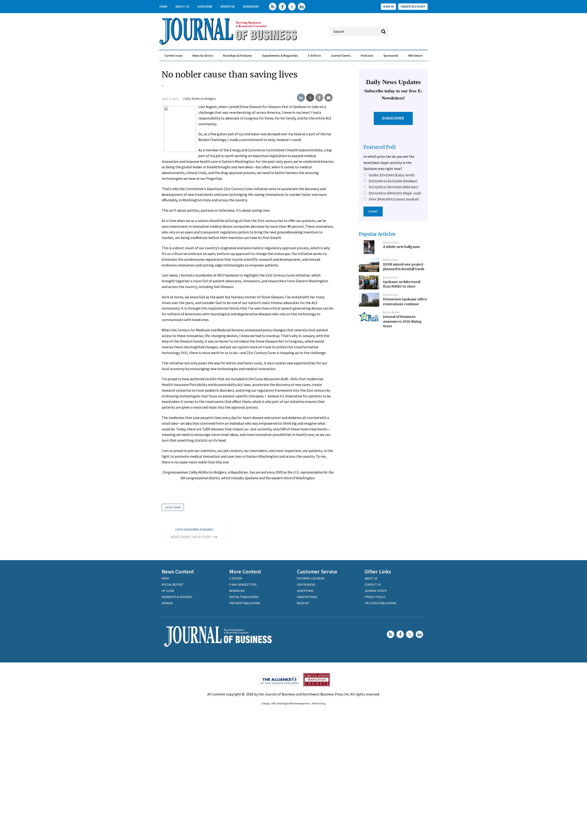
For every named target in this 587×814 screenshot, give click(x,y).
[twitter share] (310, 97)
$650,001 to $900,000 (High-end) (395, 193)
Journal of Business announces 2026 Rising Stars (402, 321)
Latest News (173, 507)
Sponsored (390, 56)
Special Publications (243, 597)
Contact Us (373, 585)
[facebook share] (319, 97)
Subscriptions (307, 597)
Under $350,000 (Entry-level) (392, 175)
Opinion (167, 603)
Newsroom (251, 6)
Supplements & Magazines (280, 56)
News (165, 578)
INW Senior (415, 56)
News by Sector (202, 56)
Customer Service (317, 571)
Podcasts (367, 56)
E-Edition (314, 56)
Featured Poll (379, 147)
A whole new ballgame (401, 247)
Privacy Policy (375, 597)
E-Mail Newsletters (242, 585)
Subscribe (204, 6)
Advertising (305, 591)
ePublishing (318, 703)
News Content (178, 571)
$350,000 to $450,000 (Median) (393, 181)
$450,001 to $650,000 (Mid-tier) (393, 187)
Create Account (413, 6)
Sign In (388, 6)
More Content (245, 571)
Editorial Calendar (310, 578)
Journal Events (341, 56)
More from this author (190, 537)
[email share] (328, 97)
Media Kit (303, 603)
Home (163, 6)
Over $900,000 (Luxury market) (394, 199)
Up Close (168, 591)
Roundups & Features (237, 56)
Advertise (227, 6)
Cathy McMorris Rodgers (199, 99)
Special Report (172, 585)
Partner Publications (244, 603)
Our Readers (306, 585)
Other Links (378, 571)
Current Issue (173, 56)
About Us (182, 6)
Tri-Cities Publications (380, 603)
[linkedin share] (301, 97)
